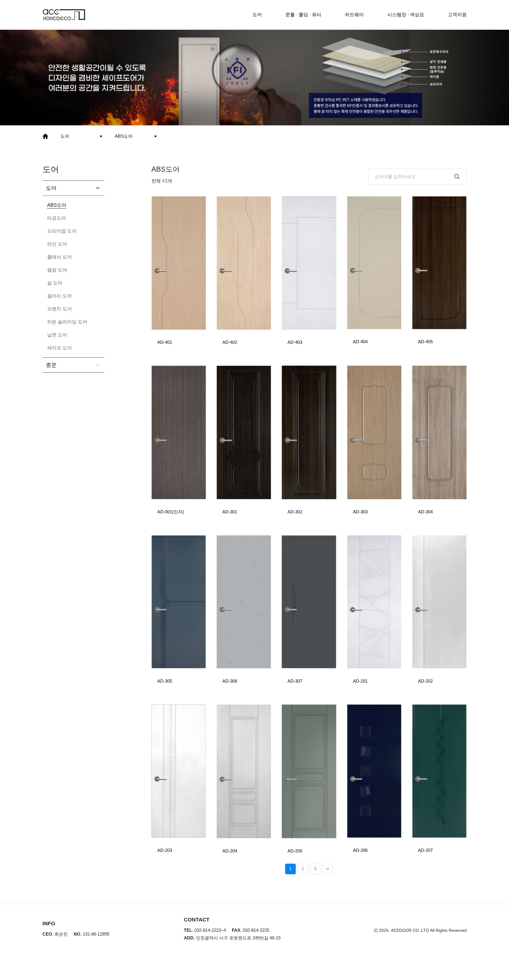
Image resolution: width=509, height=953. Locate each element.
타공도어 (56, 218)
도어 (257, 14)
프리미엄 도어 (62, 231)
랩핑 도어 (57, 269)
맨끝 (327, 869)
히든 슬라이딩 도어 (67, 321)
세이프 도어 (59, 347)
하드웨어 (354, 14)
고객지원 (457, 14)
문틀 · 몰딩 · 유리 (303, 14)
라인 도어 (57, 244)
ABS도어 (124, 136)
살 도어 (54, 282)
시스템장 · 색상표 (405, 14)
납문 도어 (57, 334)
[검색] (456, 176)
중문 (51, 365)
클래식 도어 (59, 256)
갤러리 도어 (59, 295)
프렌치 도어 (59, 308)
